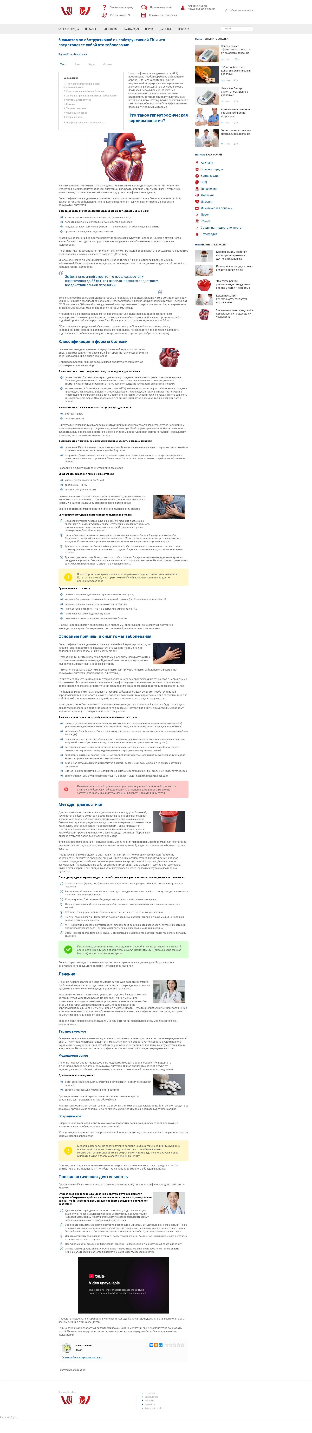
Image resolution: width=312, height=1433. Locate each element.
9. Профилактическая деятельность (84, 122)
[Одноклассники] (156, 1345)
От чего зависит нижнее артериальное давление (236, 132)
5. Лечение (69, 104)
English (72, 1392)
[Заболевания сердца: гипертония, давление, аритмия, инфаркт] (75, 12)
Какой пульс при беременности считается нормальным (231, 299)
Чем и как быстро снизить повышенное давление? (234, 92)
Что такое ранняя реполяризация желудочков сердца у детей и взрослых (233, 284)
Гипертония (80, 54)
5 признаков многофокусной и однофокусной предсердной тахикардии (235, 314)
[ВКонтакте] (151, 1345)
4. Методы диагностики (77, 99)
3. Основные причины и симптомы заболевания (90, 95)
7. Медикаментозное (75, 112)
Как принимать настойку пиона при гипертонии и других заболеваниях (231, 255)
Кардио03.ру (65, 54)
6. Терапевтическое (75, 108)
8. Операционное (73, 117)
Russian (62, 1392)
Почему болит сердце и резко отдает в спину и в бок (234, 268)
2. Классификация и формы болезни (84, 91)
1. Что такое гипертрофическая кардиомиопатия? (82, 85)
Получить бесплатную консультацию (82, 1357)
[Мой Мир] (160, 1345)
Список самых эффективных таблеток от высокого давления (236, 49)
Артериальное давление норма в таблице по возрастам (235, 113)
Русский (4, 1417)
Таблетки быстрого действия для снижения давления (236, 71)
